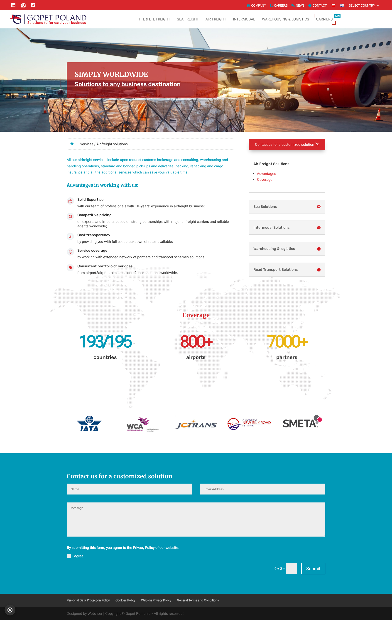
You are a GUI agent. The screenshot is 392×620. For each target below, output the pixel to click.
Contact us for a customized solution (284, 144)
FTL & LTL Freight (154, 19)
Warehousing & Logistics (285, 19)
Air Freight (216, 19)
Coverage (264, 179)
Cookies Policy (125, 600)
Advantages (266, 173)
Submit (313, 568)
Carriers (328, 18)
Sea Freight (188, 19)
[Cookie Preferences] (10, 610)
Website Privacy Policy (156, 600)
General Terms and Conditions (198, 600)
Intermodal (244, 19)
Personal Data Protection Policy (88, 600)
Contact (320, 5)
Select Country (362, 5)
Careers (281, 5)
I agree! (78, 556)
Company (258, 5)
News (300, 5)
